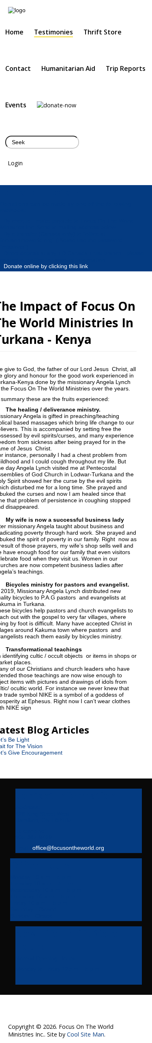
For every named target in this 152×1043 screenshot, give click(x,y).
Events (15, 104)
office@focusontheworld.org (68, 848)
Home (14, 32)
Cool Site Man (85, 1034)
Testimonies (53, 32)
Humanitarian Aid (68, 68)
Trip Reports (126, 68)
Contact (18, 68)
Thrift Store (102, 32)
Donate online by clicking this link (46, 266)
